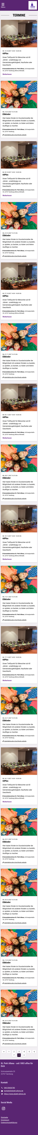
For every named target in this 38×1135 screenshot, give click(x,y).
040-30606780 (9, 1088)
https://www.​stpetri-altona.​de (15, 1094)
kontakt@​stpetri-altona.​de (13, 1091)
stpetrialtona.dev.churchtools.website (15, 135)
